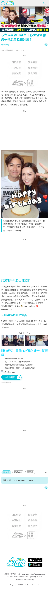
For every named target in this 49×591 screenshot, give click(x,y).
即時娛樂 (18, 472)
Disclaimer (19, 579)
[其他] (46, 46)
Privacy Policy (29, 579)
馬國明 (30, 472)
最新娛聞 (5, 45)
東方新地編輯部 (7, 50)
